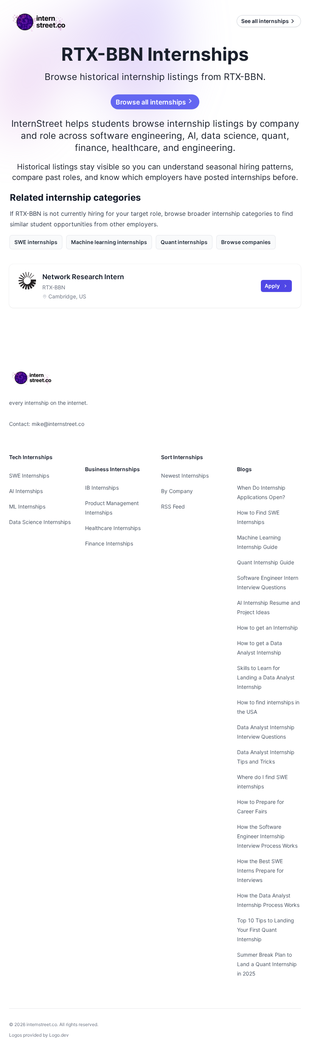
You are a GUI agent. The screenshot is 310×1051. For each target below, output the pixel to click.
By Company (177, 491)
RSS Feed (173, 506)
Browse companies (246, 242)
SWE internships (35, 242)
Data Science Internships (40, 522)
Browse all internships (151, 102)
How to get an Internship (267, 627)
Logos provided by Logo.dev (39, 1035)
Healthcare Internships (113, 528)
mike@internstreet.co (58, 424)
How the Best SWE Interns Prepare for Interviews (260, 870)
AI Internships (26, 491)
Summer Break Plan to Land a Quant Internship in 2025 (267, 964)
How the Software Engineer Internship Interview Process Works (267, 836)
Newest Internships (185, 475)
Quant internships (184, 242)
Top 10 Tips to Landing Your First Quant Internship (265, 929)
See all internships (265, 21)
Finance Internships (109, 543)
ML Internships (27, 506)
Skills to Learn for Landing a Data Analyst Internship (265, 677)
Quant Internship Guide (265, 562)
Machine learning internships (109, 242)
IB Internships (102, 487)
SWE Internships (29, 475)
